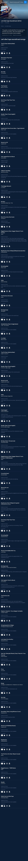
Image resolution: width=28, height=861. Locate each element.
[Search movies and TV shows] (25, 2)
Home (2, 26)
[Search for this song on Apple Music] (4, 53)
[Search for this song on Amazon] (9, 53)
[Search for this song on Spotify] (7, 53)
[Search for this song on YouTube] (2, 53)
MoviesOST (4, 2)
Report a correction (17, 35)
